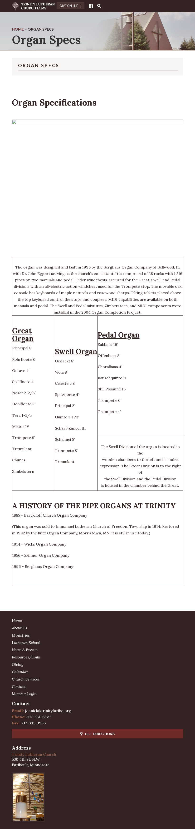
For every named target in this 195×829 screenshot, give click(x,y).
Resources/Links (26, 657)
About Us (19, 627)
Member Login (24, 693)
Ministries (21, 635)
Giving (17, 664)
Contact (19, 686)
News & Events (25, 649)
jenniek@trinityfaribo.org (48, 710)
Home (17, 620)
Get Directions (100, 734)
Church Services (26, 679)
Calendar (20, 671)
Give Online (68, 6)
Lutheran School (26, 642)
